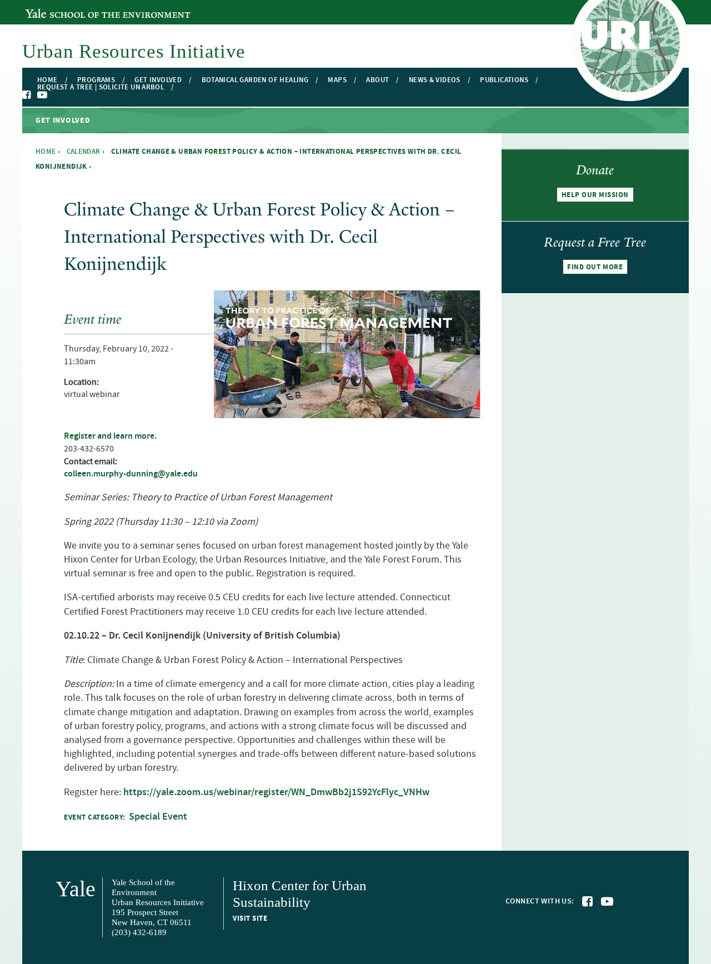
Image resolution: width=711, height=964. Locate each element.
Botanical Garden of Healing (255, 80)
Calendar (84, 152)
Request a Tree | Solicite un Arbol (100, 87)
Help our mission (595, 195)
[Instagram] (53, 95)
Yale (76, 888)
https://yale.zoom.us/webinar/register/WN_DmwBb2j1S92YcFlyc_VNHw (276, 792)
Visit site (250, 918)
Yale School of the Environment (85, 7)
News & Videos (434, 80)
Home (47, 80)
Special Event (158, 817)
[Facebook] (27, 95)
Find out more (595, 267)
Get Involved (158, 80)
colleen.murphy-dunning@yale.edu (131, 474)
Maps (337, 80)
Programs (96, 80)
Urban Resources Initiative (134, 51)
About (377, 80)
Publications (504, 80)
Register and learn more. (110, 436)
